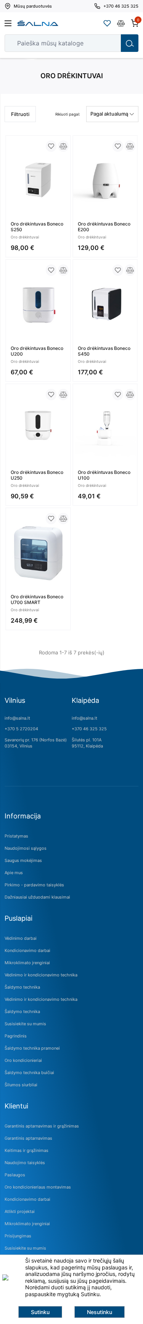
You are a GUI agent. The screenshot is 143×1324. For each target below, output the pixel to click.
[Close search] (110, 43)
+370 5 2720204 (21, 728)
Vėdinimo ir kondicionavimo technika (41, 975)
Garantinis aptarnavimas (28, 1138)
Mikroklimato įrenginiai (27, 962)
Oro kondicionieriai (23, 1060)
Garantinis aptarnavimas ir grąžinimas (42, 1126)
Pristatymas (16, 836)
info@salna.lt (17, 718)
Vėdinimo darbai (21, 938)
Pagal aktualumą (109, 114)
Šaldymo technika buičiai (29, 1072)
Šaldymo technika (22, 987)
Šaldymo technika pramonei (32, 1048)
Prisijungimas (18, 1236)
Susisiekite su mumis (25, 1023)
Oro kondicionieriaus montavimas (38, 1187)
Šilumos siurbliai (21, 1084)
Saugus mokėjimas (23, 860)
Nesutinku (99, 1312)
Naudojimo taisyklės (25, 1162)
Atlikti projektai (20, 1211)
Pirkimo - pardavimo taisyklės (34, 884)
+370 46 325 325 (89, 728)
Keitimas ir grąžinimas (26, 1150)
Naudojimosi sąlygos (26, 848)
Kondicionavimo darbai (27, 950)
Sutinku (40, 1312)
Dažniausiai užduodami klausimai (37, 897)
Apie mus (14, 872)
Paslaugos (15, 1174)
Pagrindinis (16, 1036)
